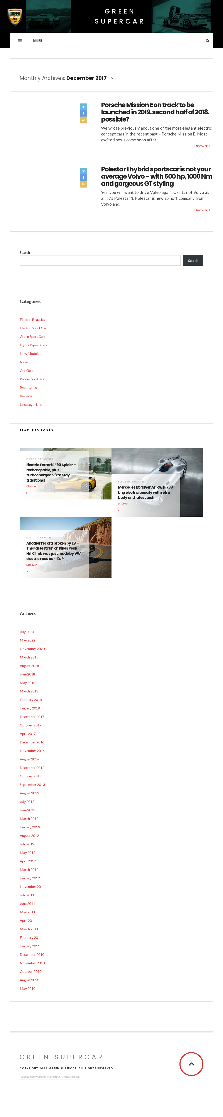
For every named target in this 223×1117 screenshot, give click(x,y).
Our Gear (27, 370)
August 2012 (29, 835)
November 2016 (32, 750)
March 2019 (29, 657)
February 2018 (31, 699)
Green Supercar (120, 16)
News (24, 362)
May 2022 (27, 640)
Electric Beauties (32, 319)
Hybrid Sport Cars (33, 345)
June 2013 (27, 810)
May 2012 (27, 852)
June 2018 (27, 674)
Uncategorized (31, 404)
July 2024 (27, 632)
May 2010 (27, 988)
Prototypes (28, 387)
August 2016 (29, 759)
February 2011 (31, 937)
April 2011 (28, 920)
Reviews (26, 396)
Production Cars (32, 379)
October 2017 (30, 725)
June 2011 (27, 903)
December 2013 (32, 767)
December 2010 (32, 954)
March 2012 (29, 869)
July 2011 (27, 895)
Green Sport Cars (33, 336)
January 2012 (30, 878)
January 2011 (30, 946)
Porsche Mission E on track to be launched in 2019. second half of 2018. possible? (155, 112)
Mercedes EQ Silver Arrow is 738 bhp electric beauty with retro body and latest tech (145, 492)
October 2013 (30, 776)
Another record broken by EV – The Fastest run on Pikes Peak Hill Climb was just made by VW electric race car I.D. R (53, 551)
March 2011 (29, 929)
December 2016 (32, 742)
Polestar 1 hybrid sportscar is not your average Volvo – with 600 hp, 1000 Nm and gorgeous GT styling (156, 176)
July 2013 (27, 801)
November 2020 (32, 649)
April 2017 (28, 733)
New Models (29, 353)
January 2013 (30, 827)
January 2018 (30, 708)
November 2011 (32, 886)
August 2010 (29, 980)
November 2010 (32, 963)
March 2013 (29, 818)
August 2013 (29, 793)
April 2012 (28, 861)
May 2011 (27, 912)
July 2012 (27, 844)
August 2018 (29, 665)
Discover (201, 146)
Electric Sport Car (33, 328)
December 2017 (32, 716)
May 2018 (27, 682)
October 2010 (30, 971)
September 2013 (32, 784)
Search (25, 252)
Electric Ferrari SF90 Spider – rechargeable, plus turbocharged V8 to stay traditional (51, 472)
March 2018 (29, 691)
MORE (37, 40)
